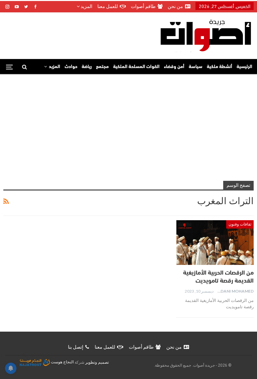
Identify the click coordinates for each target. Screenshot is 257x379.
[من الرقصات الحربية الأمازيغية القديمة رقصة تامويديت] (215, 242)
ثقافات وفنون (240, 224)
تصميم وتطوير (97, 362)
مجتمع (102, 66)
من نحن (175, 6)
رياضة (87, 66)
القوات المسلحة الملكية (136, 66)
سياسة (195, 66)
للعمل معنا (107, 6)
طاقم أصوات (143, 6)
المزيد (86, 6)
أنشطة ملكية (219, 66)
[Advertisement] (128, 125)
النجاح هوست (62, 362)
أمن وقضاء (174, 66)
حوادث (71, 66)
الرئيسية (244, 66)
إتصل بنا (75, 347)
